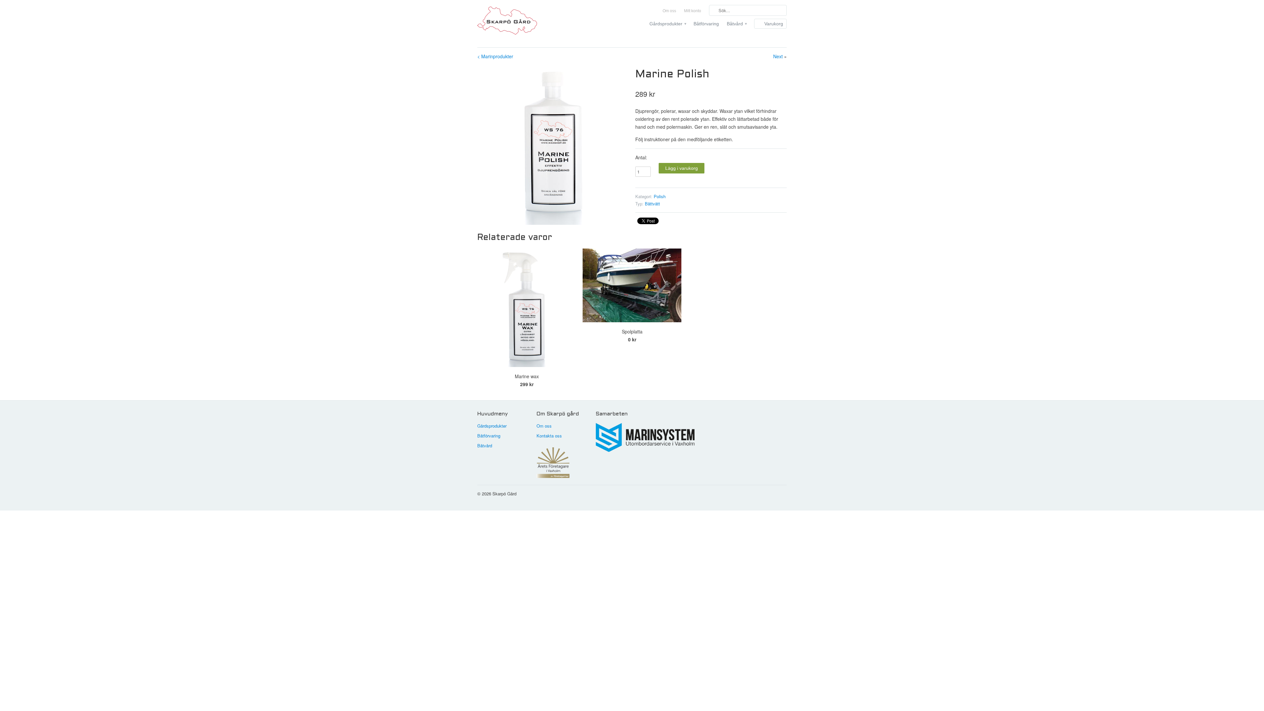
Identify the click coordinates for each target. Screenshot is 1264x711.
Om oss (669, 11)
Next (778, 56)
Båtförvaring (706, 23)
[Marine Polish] (553, 146)
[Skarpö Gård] (526, 22)
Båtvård (736, 23)
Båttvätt (652, 203)
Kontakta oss (549, 436)
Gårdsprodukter (667, 23)
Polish (660, 196)
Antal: (641, 157)
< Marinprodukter (495, 56)
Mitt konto (692, 11)
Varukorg (773, 23)
